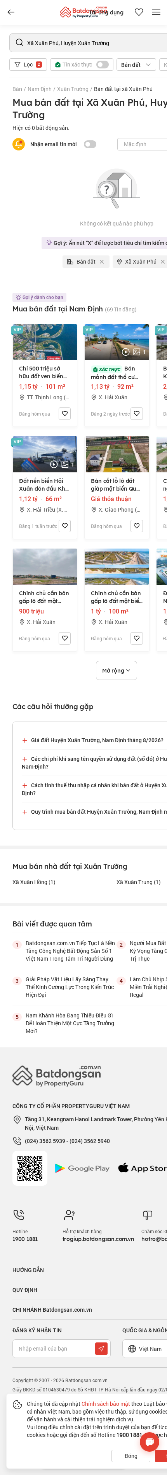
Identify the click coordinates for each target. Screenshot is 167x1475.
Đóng (131, 1455)
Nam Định (40, 89)
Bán (17, 89)
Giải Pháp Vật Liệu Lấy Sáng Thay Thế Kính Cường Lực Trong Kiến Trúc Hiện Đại (70, 986)
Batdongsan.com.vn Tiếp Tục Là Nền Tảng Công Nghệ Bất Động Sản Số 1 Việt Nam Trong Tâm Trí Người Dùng (70, 950)
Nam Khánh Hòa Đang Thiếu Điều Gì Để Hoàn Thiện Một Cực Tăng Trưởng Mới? (70, 1023)
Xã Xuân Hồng (34, 882)
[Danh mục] (11, 12)
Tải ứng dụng (106, 12)
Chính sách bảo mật (106, 1403)
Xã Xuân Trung (139, 882)
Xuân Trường (73, 89)
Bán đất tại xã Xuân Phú (123, 89)
